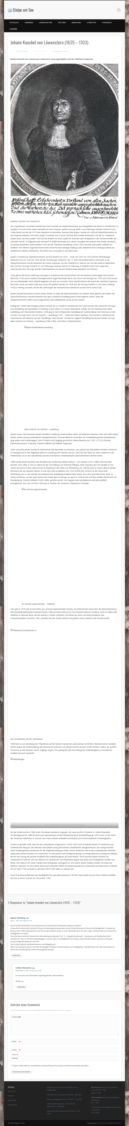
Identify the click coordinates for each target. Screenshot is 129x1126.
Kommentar (16, 1017)
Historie (62, 22)
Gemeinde (29, 22)
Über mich (12, 1091)
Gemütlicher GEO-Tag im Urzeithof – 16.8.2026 (64, 1095)
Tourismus (107, 22)
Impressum (12, 1100)
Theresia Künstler (22, 51)
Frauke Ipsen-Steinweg (99, 1107)
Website (15, 1058)
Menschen (76, 22)
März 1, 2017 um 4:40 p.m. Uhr (21, 921)
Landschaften (45, 22)
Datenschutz (12, 1105)
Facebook (114, 10)
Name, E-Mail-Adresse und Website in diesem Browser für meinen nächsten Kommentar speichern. (51, 1065)
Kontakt (10, 1096)
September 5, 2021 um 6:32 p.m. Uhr (28, 971)
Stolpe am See (23, 10)
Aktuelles (14, 22)
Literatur (91, 22)
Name (16, 1042)
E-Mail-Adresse (16, 1052)
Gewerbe (13, 29)
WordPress (117, 1123)
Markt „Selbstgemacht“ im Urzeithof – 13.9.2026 (64, 1099)
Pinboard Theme (102, 1123)
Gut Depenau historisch (61, 51)
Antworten (16, 955)
